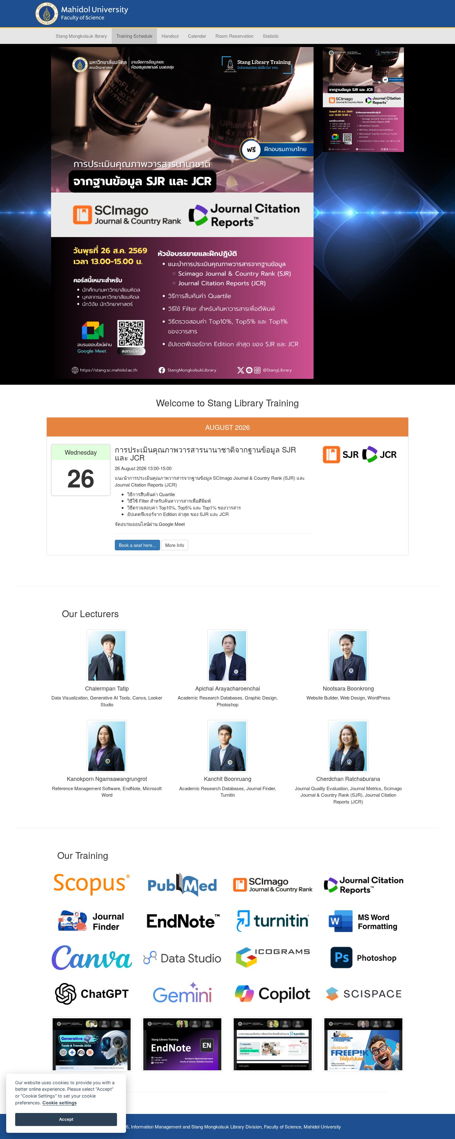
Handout (170, 35)
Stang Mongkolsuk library (81, 35)
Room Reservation (234, 35)
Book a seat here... (137, 545)
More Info (174, 545)
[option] (182, 213)
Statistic (271, 35)
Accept (66, 1119)
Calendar (197, 35)
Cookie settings (59, 1102)
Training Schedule (134, 35)
